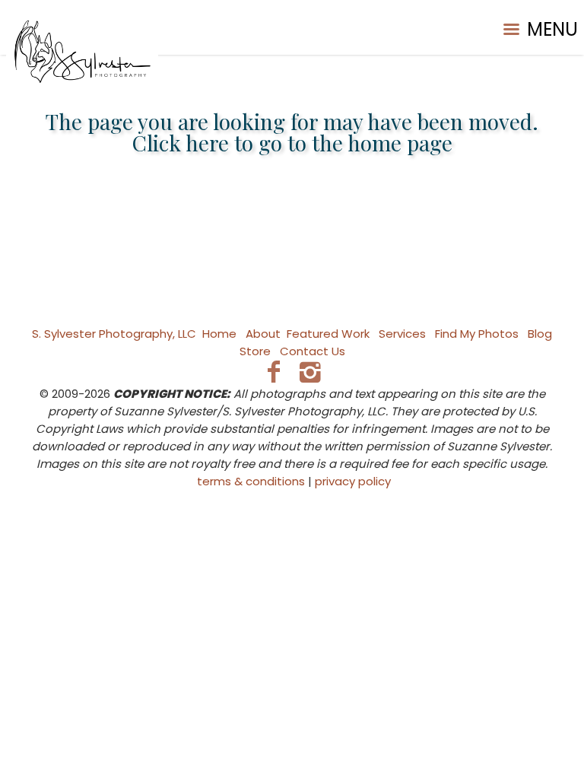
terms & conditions (251, 481)
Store (255, 351)
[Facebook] (273, 371)
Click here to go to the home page (292, 143)
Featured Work (328, 334)
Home (219, 334)
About (263, 334)
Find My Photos (477, 334)
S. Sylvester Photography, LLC (114, 334)
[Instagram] (311, 371)
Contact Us (312, 351)
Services (402, 334)
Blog (540, 334)
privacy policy (353, 481)
